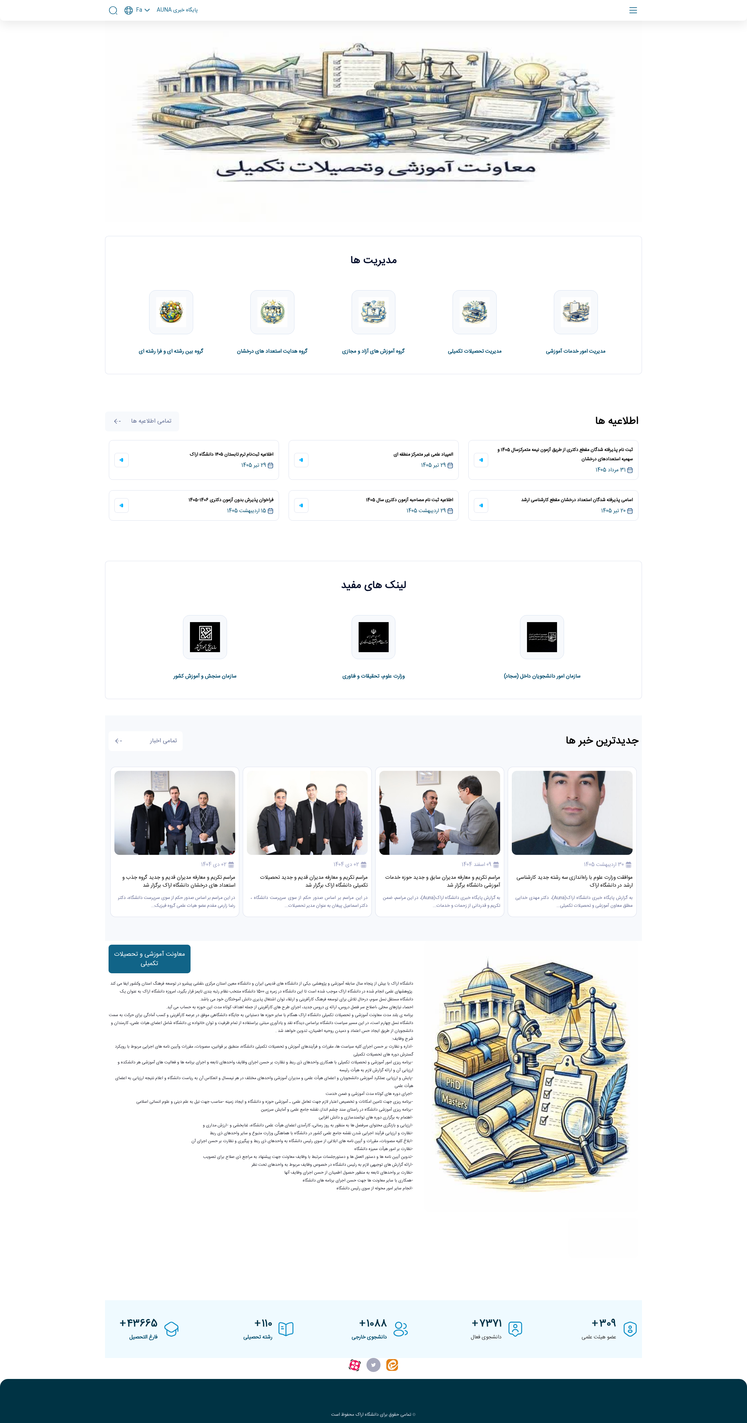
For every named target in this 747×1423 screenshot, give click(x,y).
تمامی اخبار (163, 741)
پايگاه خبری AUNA (177, 10)
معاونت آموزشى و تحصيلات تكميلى (149, 959)
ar (137, 38)
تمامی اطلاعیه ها (151, 421)
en (137, 27)
